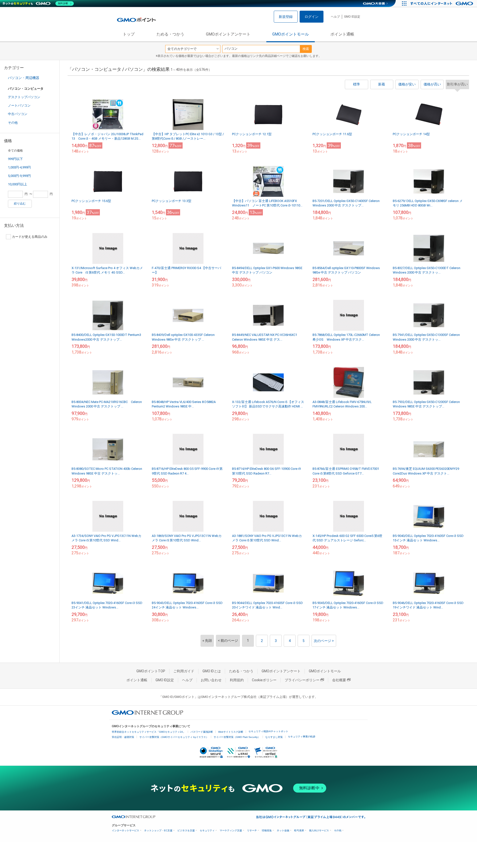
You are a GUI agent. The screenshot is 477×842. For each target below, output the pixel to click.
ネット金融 (283, 830)
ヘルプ (335, 16)
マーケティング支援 (231, 830)
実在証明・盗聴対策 (123, 737)
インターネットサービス (125, 830)
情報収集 (267, 830)
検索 (306, 49)
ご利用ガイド (183, 671)
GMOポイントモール (290, 34)
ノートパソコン (19, 105)
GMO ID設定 (352, 16)
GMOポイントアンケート (228, 34)
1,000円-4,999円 (19, 167)
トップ (129, 34)
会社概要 (339, 680)
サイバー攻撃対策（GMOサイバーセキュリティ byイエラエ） (173, 737)
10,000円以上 (17, 184)
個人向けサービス (319, 830)
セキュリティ (207, 830)
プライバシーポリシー (302, 680)
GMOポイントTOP (150, 671)
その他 (13, 122)
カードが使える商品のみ (29, 237)
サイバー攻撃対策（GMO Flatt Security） (237, 737)
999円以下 (15, 159)
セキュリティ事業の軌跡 (301, 736)
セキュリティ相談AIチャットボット (268, 731)
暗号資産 (299, 830)
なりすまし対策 (274, 737)
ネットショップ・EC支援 (158, 830)
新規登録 (286, 17)
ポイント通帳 (342, 34)
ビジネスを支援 (186, 830)
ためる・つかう (170, 34)
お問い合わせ (211, 680)
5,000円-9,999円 (19, 176)
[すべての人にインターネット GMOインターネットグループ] (442, 3)
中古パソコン (17, 114)
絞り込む (20, 203)
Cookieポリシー (264, 680)
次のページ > (324, 641)
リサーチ (252, 830)
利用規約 (237, 680)
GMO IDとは (211, 671)
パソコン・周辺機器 (23, 78)
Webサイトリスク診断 (230, 731)
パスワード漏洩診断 (202, 731)
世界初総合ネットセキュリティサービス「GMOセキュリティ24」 (148, 731)
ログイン (311, 17)
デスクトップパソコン (24, 97)
